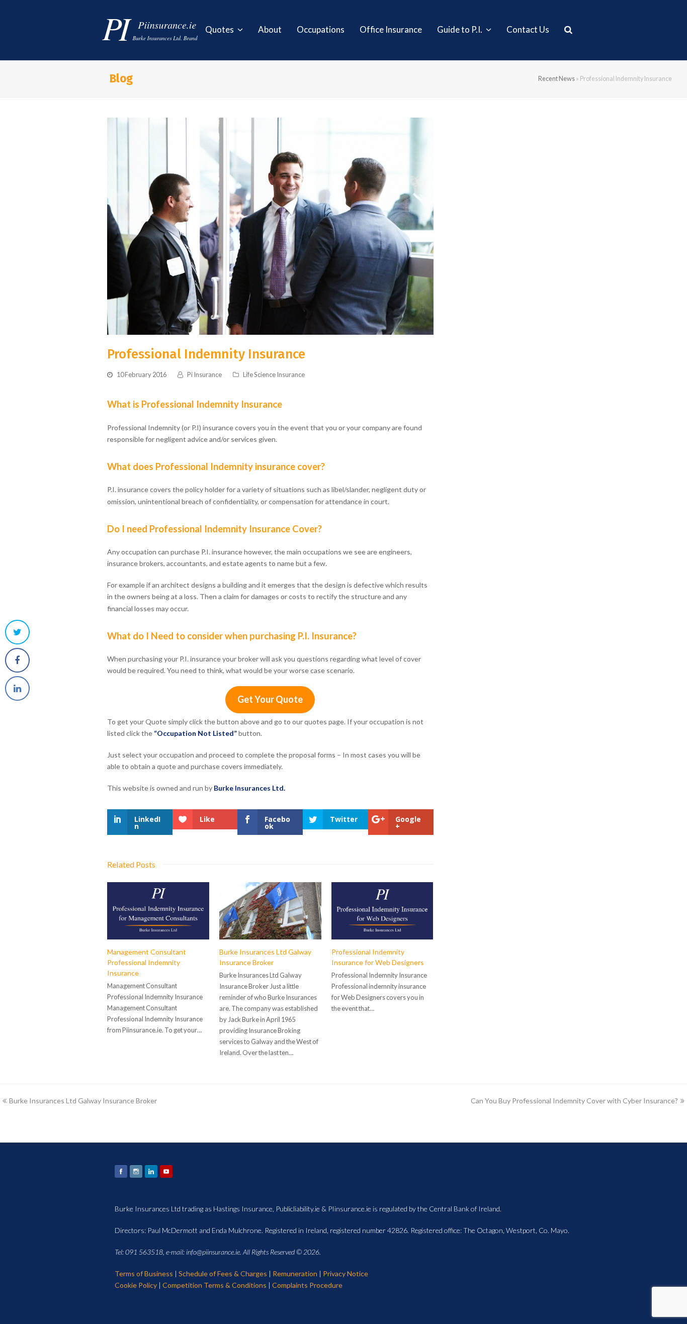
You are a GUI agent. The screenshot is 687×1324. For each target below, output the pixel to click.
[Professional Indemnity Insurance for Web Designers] (382, 910)
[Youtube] (166, 1171)
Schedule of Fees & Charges (223, 1273)
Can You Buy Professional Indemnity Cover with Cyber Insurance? (574, 1100)
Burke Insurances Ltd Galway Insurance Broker (83, 1100)
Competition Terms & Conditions (214, 1285)
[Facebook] (121, 1171)
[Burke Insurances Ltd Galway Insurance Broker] (270, 910)
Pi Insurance (204, 374)
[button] (17, 632)
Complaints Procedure (307, 1285)
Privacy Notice (345, 1273)
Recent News (556, 78)
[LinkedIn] (151, 1171)
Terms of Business (144, 1273)
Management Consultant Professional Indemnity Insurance (146, 962)
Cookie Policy (136, 1285)
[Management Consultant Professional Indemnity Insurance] (158, 910)
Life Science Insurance (274, 374)
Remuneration (295, 1273)
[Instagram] (136, 1171)
